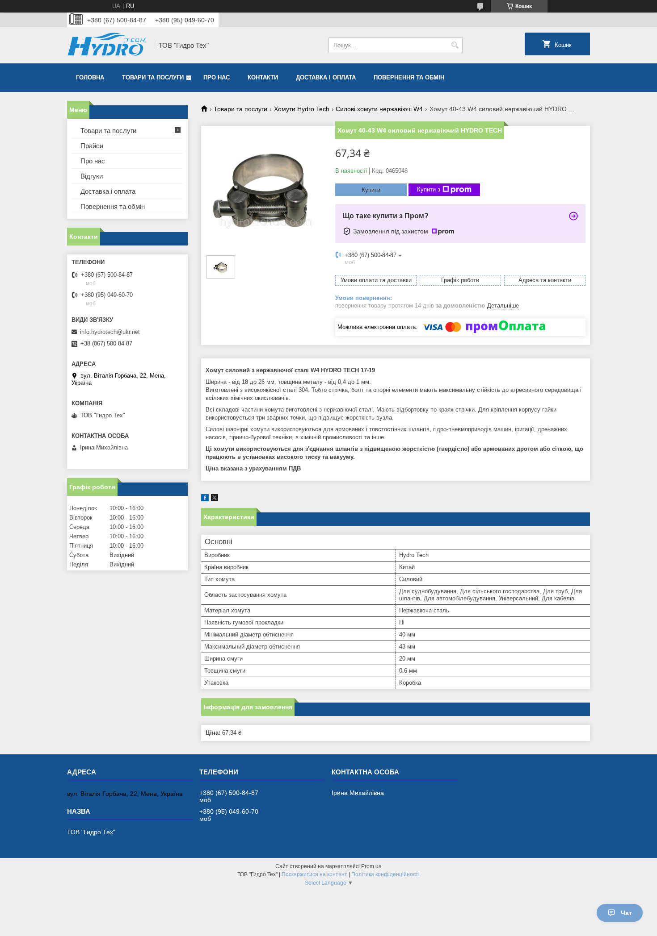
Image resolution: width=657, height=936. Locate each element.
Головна (90, 77)
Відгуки (91, 176)
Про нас (216, 77)
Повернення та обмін (409, 77)
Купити (371, 190)
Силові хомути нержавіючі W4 (379, 108)
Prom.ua (371, 866)
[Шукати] (455, 45)
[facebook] (205, 499)
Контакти (263, 77)
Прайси (91, 146)
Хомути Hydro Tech (301, 108)
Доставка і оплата (326, 77)
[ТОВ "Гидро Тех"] (107, 45)
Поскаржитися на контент (314, 874)
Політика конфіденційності (385, 874)
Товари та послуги (153, 77)
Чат (626, 912)
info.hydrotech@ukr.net (110, 332)
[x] (214, 499)
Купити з (428, 189)
